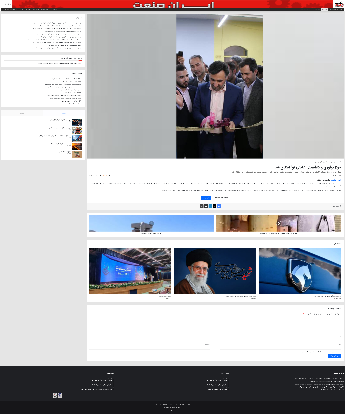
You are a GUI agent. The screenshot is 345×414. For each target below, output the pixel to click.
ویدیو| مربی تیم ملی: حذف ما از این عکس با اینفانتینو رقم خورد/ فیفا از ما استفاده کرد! (58, 37)
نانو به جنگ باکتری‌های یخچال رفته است (332, 390)
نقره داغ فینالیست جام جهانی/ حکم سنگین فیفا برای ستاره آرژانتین (63, 31)
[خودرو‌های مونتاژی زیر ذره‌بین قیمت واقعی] (77, 130)
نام (340, 336)
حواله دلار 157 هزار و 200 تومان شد (72, 92)
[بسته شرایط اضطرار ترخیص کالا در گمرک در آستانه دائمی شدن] (77, 138)
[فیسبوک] (219, 206)
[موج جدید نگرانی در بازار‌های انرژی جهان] (77, 122)
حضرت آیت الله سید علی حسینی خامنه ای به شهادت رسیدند (241, 296)
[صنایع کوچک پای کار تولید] (77, 154)
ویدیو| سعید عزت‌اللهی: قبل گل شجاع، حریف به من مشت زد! (65, 45)
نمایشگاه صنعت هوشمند (165, 296)
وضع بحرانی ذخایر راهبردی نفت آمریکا (61, 144)
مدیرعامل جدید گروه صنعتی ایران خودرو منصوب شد (327, 296)
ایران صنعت (336, 180)
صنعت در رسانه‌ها (77, 73)
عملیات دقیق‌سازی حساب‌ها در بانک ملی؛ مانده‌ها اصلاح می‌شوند (64, 95)
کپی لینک (206, 198)
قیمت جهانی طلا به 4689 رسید (73, 104)
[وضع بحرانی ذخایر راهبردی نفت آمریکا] (77, 146)
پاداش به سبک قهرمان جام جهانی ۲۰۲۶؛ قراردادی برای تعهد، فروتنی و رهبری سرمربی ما (58, 34)
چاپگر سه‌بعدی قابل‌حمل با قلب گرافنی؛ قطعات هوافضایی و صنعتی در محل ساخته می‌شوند (319, 378)
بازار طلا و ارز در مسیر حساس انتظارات (71, 81)
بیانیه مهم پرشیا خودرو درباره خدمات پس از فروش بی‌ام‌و (65, 98)
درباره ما (180, 407)
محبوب (22, 113)
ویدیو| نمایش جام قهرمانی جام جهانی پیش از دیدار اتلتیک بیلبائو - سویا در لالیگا (59, 26)
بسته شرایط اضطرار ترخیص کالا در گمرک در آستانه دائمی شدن (55, 136)
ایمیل (339, 344)
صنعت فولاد (36, 9)
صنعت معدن (28, 9)
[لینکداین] (210, 206)
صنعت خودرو (19, 9)
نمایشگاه (12, 9)
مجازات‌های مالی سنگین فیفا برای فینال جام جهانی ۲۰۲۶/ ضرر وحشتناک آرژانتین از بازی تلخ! (57, 28)
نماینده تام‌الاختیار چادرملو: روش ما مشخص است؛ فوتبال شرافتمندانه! (62, 84)
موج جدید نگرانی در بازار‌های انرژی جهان (60, 120)
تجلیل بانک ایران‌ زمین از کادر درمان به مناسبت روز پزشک (65, 79)
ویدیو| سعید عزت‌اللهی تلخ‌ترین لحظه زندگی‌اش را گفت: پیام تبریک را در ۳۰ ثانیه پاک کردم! (57, 42)
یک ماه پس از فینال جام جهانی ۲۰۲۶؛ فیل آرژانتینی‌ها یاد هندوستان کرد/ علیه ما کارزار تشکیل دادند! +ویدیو (52, 40)
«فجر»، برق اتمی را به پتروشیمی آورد (71, 90)
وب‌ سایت (207, 344)
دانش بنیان (333, 162)
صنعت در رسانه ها (339, 373)
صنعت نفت (45, 9)
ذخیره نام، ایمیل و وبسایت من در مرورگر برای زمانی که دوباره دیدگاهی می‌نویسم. (319, 352)
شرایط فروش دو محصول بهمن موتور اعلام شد (69, 101)
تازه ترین (63, 113)
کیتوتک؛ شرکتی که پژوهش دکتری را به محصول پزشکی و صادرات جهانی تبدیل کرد (321, 387)
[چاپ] (201, 206)
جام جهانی (6, 9)
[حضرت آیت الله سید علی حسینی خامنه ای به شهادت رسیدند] (215, 271)
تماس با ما (174, 407)
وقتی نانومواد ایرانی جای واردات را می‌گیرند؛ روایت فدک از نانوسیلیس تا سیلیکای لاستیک (319, 384)
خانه (338, 162)
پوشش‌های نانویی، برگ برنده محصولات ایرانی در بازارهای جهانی (326, 381)
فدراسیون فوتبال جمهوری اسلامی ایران (71, 58)
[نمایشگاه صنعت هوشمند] (130, 271)
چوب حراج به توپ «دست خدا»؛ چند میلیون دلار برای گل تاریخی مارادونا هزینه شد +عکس (57, 23)
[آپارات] (8, 4)
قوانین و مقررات (167, 407)
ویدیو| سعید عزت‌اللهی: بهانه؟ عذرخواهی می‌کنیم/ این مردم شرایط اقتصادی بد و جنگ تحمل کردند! (55, 48)
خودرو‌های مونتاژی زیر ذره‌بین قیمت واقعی (60, 128)
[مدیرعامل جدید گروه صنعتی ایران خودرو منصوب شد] (300, 271)
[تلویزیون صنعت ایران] (339, 4)
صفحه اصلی (54, 9)
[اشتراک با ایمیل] (206, 206)
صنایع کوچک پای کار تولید (64, 152)
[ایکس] (214, 206)
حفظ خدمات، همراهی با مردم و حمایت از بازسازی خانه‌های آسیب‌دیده (63, 87)
